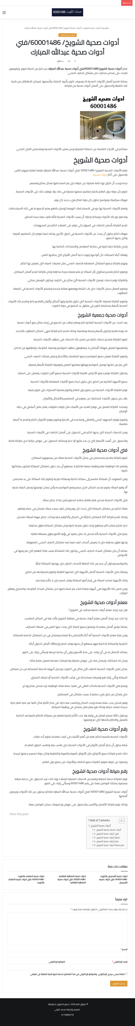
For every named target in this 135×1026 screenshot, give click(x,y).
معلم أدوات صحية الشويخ (108, 837)
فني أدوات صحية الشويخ (107, 833)
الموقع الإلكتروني (57, 962)
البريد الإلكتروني (119, 962)
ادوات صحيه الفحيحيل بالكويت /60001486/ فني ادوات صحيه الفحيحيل (113, 879)
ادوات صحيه (100, 174)
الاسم (124, 949)
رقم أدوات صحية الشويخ (107, 841)
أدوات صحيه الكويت (91, 28)
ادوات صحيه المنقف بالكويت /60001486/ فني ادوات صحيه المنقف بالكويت (26, 879)
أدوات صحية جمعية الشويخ (108, 830)
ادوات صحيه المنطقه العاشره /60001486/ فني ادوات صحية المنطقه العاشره (71, 879)
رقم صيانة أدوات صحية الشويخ (110, 845)
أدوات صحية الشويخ (101, 826)
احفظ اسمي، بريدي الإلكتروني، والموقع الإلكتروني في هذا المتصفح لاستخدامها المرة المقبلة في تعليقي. (77, 974)
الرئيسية (105, 28)
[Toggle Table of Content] (120, 821)
